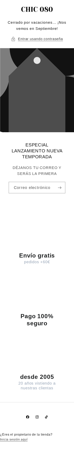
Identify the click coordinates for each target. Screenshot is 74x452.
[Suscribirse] (59, 187)
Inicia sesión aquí (14, 439)
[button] (37, 39)
